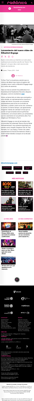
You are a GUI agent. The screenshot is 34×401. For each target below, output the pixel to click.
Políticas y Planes (5, 325)
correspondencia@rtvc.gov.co (8, 362)
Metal (26, 172)
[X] (5, 56)
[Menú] (2, 2)
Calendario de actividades (24, 322)
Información (18, 167)
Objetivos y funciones (6, 322)
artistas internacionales (26, 188)
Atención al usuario (22, 319)
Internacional (7, 167)
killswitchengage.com (9, 163)
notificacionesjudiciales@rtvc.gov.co (10, 374)
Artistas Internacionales (13, 47)
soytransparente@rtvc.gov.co (8, 378)
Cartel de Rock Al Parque (8, 229)
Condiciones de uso (6, 353)
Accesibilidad (4, 354)
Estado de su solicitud (23, 329)
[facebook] (2, 56)
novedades (10, 172)
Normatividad (4, 323)
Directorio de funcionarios (24, 328)
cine (4, 246)
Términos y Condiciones (23, 330)
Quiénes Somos (5, 319)
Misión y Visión (4, 321)
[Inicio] (17, 2)
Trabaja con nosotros (23, 321)
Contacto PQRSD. (5, 363)
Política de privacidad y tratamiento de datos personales (15, 352)
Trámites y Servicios (22, 326)
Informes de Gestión (6, 326)
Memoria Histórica (7, 263)
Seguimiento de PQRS (6, 367)
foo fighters (6, 188)
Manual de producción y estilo (8, 328)
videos (18, 172)
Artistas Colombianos (25, 229)
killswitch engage (28, 168)
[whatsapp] (9, 56)
